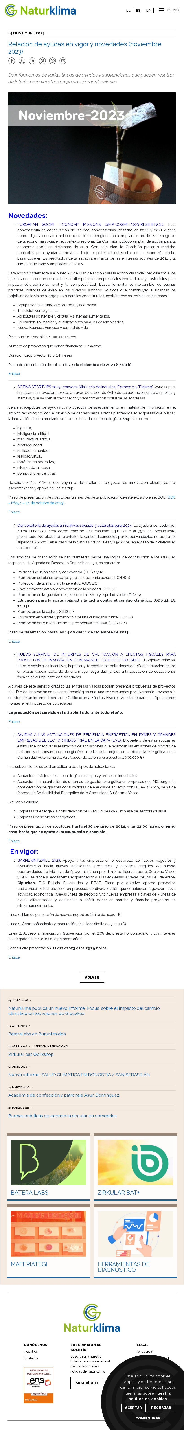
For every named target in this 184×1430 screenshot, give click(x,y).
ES (138, 10)
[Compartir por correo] (62, 58)
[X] (22, 58)
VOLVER (92, 977)
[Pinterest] (42, 58)
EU (128, 10)
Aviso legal (145, 1351)
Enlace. (14, 374)
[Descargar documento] (38, 1385)
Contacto (31, 1358)
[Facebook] (11, 58)
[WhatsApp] (52, 58)
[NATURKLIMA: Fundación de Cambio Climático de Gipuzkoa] (27, 10)
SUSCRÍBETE (87, 1383)
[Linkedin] (32, 58)
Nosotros (31, 1351)
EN (148, 10)
